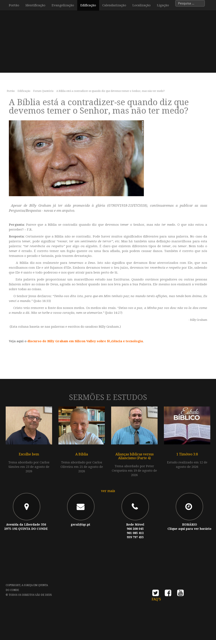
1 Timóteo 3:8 (187, 454)
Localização (141, 5)
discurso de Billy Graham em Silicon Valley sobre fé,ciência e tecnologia (85, 341)
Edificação (88, 5)
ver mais (108, 491)
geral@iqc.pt (80, 524)
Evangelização (63, 5)
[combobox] (190, 3)
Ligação (163, 5)
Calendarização (114, 5)
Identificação (35, 5)
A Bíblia (81, 454)
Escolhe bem (29, 454)
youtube (180, 594)
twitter (155, 594)
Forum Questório (43, 91)
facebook (168, 594)
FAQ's (156, 599)
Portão (14, 5)
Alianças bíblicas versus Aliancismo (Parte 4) (134, 456)
